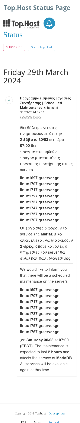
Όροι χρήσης (57, 413)
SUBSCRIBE (14, 47)
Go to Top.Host (41, 47)
